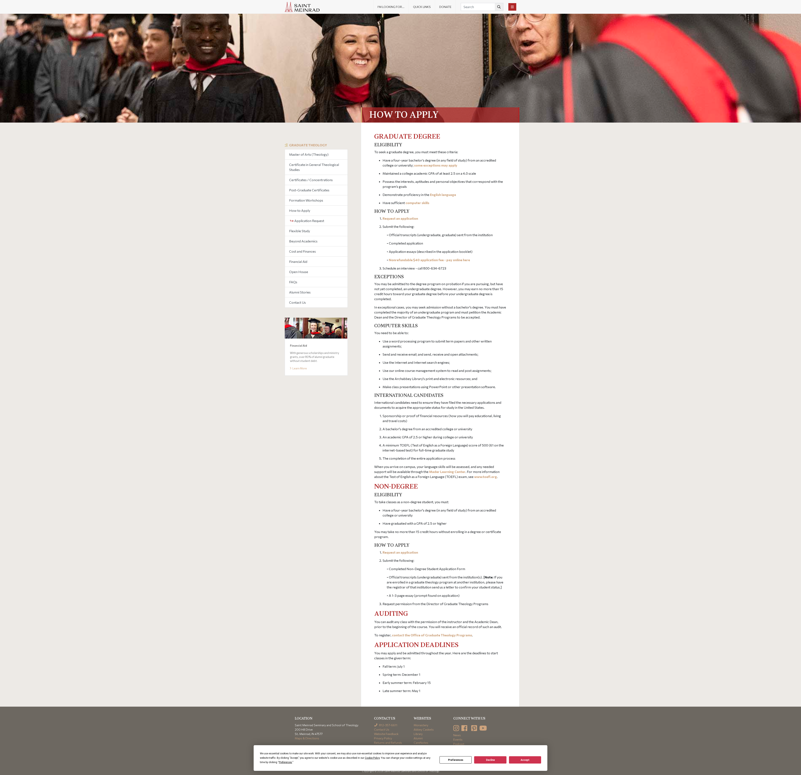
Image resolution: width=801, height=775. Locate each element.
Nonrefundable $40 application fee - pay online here (429, 260)
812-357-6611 (387, 725)
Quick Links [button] (422, 7)
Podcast (458, 744)
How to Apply (299, 210)
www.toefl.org (485, 477)
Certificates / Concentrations (311, 180)
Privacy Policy (383, 738)
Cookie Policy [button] (372, 757)
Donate (445, 7)
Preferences (455, 760)
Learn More (299, 368)
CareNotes (421, 742)
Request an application (400, 218)
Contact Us (297, 302)
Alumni (418, 738)
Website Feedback (386, 734)
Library (418, 734)
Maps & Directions (307, 738)
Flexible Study (299, 231)
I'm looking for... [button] (391, 7)
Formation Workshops (306, 200)
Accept (525, 760)
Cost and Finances (302, 251)
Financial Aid (298, 261)
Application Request (309, 221)
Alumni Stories (300, 292)
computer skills (417, 203)
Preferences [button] (285, 762)
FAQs (293, 282)
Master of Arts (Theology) (309, 154)
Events (457, 739)
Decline (490, 760)
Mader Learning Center (447, 472)
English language (443, 195)
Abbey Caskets (424, 729)
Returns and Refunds (388, 742)
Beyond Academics (303, 241)
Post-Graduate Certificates (309, 190)
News (457, 735)
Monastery (421, 725)
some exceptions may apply (435, 165)
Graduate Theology (308, 145)
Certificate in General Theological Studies (314, 167)
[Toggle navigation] (512, 7)
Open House (298, 272)
